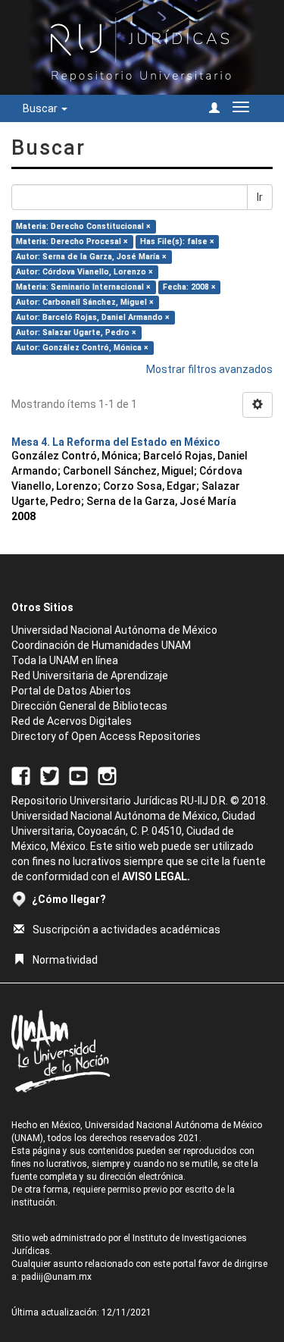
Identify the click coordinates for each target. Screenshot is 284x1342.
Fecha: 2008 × (189, 287)
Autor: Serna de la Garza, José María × (91, 257)
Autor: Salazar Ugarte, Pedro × (76, 332)
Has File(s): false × (177, 241)
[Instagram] (107, 775)
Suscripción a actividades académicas (126, 929)
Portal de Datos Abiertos (71, 691)
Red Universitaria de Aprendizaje (89, 675)
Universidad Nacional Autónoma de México (114, 630)
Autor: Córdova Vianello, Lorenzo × (84, 272)
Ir (260, 197)
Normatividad (65, 960)
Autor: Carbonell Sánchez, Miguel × (85, 302)
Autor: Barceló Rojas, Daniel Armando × (93, 317)
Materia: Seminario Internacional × (83, 287)
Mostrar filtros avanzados (209, 369)
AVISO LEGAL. (156, 876)
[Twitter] (49, 775)
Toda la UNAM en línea (64, 660)
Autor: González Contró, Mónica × (82, 348)
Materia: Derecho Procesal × (72, 241)
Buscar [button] (41, 108)
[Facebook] (20, 775)
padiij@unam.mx (56, 1276)
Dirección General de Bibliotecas (89, 706)
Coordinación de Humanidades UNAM (101, 645)
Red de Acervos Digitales (71, 721)
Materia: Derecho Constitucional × (83, 226)
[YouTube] (78, 775)
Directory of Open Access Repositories (106, 736)
